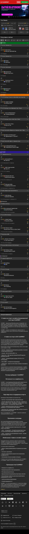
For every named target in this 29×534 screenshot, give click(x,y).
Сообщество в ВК (17, 517)
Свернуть (3, 489)
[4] (18, 16)
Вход (18, 2)
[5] (20, 16)
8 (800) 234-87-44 (7, 517)
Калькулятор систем (8, 495)
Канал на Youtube (6, 520)
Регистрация (25, 2)
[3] (15, 16)
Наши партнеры (17, 493)
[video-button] (27, 253)
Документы (24, 493)
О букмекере (3, 493)
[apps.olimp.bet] (3, 499)
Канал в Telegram (18, 515)
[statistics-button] (12, 23)
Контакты (10, 493)
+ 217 (15, 23)
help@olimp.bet (6, 515)
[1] (11, 16)
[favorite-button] (11, 23)
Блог (2, 495)
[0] (9, 16)
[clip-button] (1, 48)
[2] (13, 16)
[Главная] (5, 2)
